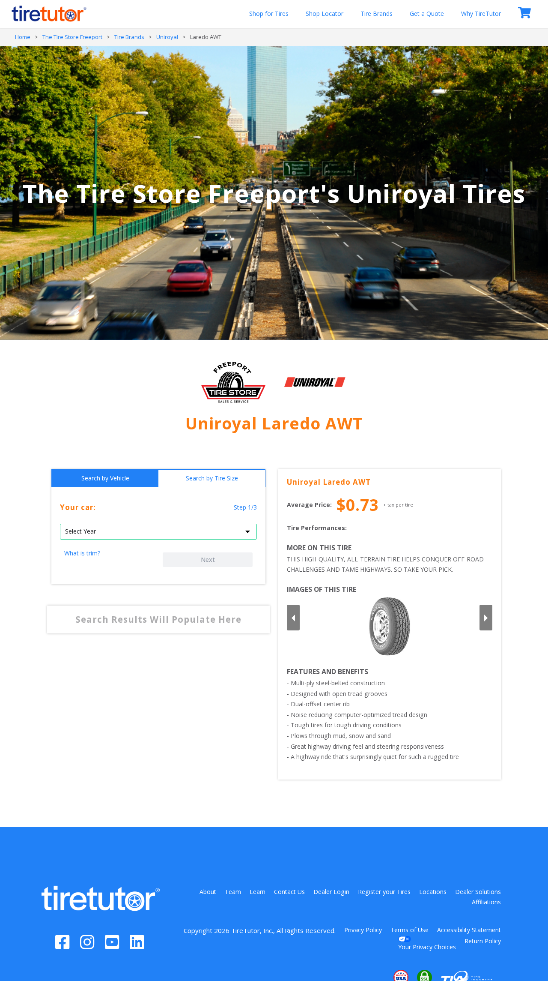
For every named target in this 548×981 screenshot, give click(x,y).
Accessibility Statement (469, 930)
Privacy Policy (363, 930)
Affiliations (486, 902)
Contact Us (289, 892)
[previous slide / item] (293, 617)
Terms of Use (409, 930)
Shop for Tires (269, 13)
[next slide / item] (486, 617)
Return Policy (483, 941)
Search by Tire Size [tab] (212, 478)
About (208, 892)
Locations (433, 892)
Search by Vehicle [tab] (105, 478)
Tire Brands (376, 13)
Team (233, 892)
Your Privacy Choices (427, 947)
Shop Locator (324, 13)
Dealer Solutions (478, 892)
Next (208, 559)
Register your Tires (384, 892)
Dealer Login (331, 892)
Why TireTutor (481, 13)
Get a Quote (427, 13)
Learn (257, 892)
